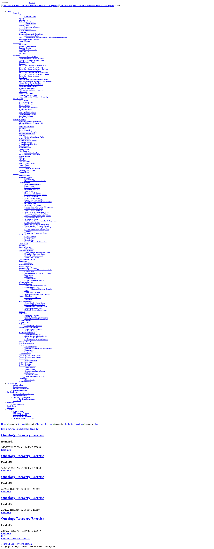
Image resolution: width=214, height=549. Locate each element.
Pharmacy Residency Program (23, 418)
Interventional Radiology (33, 329)
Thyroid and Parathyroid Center (36, 233)
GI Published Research (32, 222)
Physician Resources (20, 387)
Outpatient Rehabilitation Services (36, 224)
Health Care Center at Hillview (30, 71)
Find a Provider (30, 369)
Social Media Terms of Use (28, 50)
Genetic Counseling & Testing (34, 371)
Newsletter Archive (25, 109)
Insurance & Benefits (20, 415)
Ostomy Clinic (29, 380)
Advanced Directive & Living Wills (31, 123)
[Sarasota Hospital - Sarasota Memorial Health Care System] (29, 5)
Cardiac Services (24, 235)
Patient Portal (24, 146)
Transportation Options (27, 170)
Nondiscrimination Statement (29, 39)
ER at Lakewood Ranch (27, 62)
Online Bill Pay (24, 51)
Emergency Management (21, 397)
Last (28, 538)
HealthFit (22, 64)
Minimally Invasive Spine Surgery (36, 310)
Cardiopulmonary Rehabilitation (36, 339)
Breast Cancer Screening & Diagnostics (38, 228)
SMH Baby (22, 160)
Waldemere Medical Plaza (28, 95)
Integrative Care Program (28, 268)
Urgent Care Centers (26, 93)
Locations (16, 55)
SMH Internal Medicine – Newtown (31, 90)
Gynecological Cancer (32, 188)
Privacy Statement (24, 544)
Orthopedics (23, 313)
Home (9, 11)
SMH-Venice (23, 92)
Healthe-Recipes (24, 106)
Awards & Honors (25, 29)
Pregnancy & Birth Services (34, 376)
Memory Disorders (25, 296)
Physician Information (32, 168)
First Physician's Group (27, 259)
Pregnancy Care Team (32, 292)
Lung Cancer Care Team (33, 210)
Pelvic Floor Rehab (31, 374)
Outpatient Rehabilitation (33, 338)
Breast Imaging (29, 367)
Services (15, 174)
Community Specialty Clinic (28, 57)
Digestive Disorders (25, 247)
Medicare (22, 135)
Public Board (11, 406)
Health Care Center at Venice (29, 76)
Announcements (30, 278)
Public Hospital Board (26, 22)
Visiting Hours (24, 172)
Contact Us (17, 43)
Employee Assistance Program (23, 394)
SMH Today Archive (26, 111)
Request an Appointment (27, 46)
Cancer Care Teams (31, 196)
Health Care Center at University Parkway (34, 74)
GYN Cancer (29, 373)
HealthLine (22, 44)
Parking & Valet (24, 139)
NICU (26, 291)
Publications (28, 277)
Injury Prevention (30, 360)
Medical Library (18, 385)
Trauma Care (23, 359)
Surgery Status (24, 165)
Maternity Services (25, 284)
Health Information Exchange (29, 154)
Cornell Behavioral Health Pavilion (31, 58)
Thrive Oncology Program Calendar (37, 226)
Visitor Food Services (26, 126)
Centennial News (30, 16)
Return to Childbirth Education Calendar (19, 429)
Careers (10, 409)
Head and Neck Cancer (32, 193)
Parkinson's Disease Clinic (33, 308)
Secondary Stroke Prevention (34, 305)
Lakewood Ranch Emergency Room (37, 252)
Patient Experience (25, 142)
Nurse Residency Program (22, 416)
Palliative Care (24, 322)
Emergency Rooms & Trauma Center (32, 60)
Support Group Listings (27, 163)
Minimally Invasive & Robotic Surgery (38, 348)
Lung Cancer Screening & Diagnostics (37, 216)
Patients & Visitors (19, 119)
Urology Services (25, 364)
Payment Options (25, 147)
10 (21, 538)
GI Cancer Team (30, 203)
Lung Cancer (29, 191)
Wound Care (23, 378)
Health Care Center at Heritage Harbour (33, 69)
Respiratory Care (25, 341)
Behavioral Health (25, 177)
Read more (6, 450)
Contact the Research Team (34, 280)
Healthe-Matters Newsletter (28, 107)
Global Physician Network (33, 256)
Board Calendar (30, 23)
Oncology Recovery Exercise (22, 435)
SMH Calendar (24, 100)
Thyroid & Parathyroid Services (30, 357)
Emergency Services (26, 250)
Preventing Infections (31, 27)
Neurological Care (25, 301)
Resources (27, 231)
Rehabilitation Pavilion (27, 88)
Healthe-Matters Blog (26, 102)
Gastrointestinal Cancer (32, 184)
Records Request (24, 156)
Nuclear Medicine (30, 331)
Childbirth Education (31, 287)
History (21, 18)
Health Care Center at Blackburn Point (32, 65)
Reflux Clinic (29, 249)
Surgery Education (31, 352)
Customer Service (25, 48)
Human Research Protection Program (37, 273)
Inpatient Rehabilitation (32, 334)
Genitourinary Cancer (32, 189)
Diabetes (22, 245)
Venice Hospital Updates (27, 112)
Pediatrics (22, 324)
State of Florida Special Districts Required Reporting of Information (43, 37)
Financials (22, 32)
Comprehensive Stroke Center (35, 303)
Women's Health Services (27, 366)
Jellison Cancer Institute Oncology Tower (33, 79)
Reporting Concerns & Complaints (31, 34)
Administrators (24, 20)
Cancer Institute (24, 182)
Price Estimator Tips (31, 153)
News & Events (18, 99)
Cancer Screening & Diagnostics (35, 195)
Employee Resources (20, 395)
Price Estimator (24, 151)
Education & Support (31, 315)
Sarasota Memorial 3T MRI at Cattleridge (33, 97)
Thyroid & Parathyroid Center (29, 355)
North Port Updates (26, 116)
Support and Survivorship (33, 200)
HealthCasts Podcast (26, 104)
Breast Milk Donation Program (35, 285)
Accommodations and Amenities (30, 121)
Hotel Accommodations (27, 133)
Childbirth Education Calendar (41, 289)
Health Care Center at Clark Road (31, 67)
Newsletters (28, 299)
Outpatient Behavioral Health (35, 181)
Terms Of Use (7, 544)
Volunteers (10, 402)
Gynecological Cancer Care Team (36, 214)
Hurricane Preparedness (27, 118)
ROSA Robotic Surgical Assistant (36, 317)
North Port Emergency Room (34, 254)
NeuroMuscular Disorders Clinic (35, 306)
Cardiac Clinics (29, 238)
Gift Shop (22, 128)
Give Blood (17, 401)
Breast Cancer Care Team (33, 209)
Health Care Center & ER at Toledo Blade (33, 72)
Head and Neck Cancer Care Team (36, 212)
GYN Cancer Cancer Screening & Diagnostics (40, 221)
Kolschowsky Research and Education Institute (35, 81)
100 (20, 15)
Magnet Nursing (24, 41)
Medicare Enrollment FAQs (34, 137)
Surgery (21, 345)
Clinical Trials (29, 271)
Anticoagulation (24, 175)
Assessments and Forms (32, 298)
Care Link (28, 263)
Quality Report (24, 25)
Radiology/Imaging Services (28, 327)
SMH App (22, 158)
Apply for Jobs (18, 411)
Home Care (23, 78)
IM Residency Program (21, 413)
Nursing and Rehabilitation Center (31, 85)
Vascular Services (25, 381)
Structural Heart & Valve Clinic (35, 242)
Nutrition (22, 312)
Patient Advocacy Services (28, 140)
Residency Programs (20, 390)
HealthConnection (25, 130)
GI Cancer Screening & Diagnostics (36, 229)
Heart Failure (29, 240)
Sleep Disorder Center (26, 343)
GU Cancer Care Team (32, 205)
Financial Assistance (26, 125)
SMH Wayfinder (24, 161)
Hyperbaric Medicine (26, 264)
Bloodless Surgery (30, 346)
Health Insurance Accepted (28, 132)
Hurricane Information (27, 399)
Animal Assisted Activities (33, 217)
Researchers (28, 275)
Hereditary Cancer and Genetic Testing (38, 202)
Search (32, 2)
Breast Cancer (29, 186)
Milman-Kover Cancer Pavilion (30, 83)
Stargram (22, 53)
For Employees (12, 392)
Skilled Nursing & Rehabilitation (35, 336)
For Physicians (12, 383)
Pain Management (25, 320)
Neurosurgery (29, 350)
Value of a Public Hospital (28, 30)
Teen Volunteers (18, 404)
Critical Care (23, 243)
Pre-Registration (24, 149)
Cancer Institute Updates (27, 114)
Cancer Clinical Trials (32, 198)
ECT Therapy (29, 179)
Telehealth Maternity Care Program (37, 294)
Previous (5, 538)
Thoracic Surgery (25, 353)
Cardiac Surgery (30, 236)
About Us (16, 13)
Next (24, 538)
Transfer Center (24, 167)
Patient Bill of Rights (31, 36)
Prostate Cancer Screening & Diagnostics (38, 207)
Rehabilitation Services (27, 333)
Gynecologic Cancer (31, 219)
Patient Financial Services (28, 144)
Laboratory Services (26, 282)
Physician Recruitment (21, 388)
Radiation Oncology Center (28, 86)
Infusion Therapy (25, 266)
